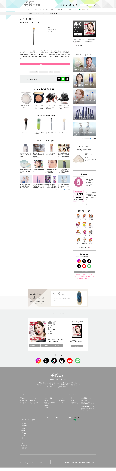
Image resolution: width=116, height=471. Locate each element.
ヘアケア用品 (23, 432)
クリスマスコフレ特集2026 (25, 420)
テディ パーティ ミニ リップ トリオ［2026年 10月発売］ (51, 107)
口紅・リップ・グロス (25, 427)
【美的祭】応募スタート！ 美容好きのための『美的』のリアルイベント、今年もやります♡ (91, 182)
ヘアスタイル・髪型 (48, 398)
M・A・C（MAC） (27, 19)
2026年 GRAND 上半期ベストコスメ (87, 409)
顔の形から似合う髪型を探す (49, 402)
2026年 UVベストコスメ (86, 402)
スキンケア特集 (23, 402)
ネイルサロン (61, 398)
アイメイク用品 (24, 425)
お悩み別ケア (22, 398)
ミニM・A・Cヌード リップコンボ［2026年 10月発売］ (64, 107)
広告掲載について (90, 462)
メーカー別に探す (24, 445)
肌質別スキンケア (23, 397)
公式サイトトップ (44, 64)
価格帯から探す (24, 448)
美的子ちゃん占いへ (84, 247)
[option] (22, 29)
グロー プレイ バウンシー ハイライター (26, 106)
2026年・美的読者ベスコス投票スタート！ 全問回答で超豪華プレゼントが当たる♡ (91, 196)
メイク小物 (37, 13)
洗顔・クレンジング (24, 400)
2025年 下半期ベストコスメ (86, 398)
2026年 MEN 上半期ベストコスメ (87, 406)
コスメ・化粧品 (29, 13)
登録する (42, 462)
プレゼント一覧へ (83, 204)
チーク (22, 437)
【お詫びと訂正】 (79, 46)
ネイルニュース (61, 402)
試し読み (57, 345)
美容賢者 (33, 419)
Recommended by (60, 189)
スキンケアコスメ (24, 422)
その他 (22, 443)
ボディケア (71, 397)
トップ (21, 13)
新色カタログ (32, 400)
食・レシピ (71, 398)
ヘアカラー (46, 400)
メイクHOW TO (33, 397)
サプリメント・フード (25, 442)
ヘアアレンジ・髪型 (48, 397)
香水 (21, 440)
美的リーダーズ (34, 421)
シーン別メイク (33, 398)
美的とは (67, 462)
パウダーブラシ (24, 132)
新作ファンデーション (34, 402)
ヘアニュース (46, 407)
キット (22, 438)
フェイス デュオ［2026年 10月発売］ (39, 132)
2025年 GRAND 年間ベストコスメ (87, 411)
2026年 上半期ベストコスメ (86, 397)
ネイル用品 (23, 430)
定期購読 (46, 345)
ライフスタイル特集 (72, 402)
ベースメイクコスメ (24, 423)
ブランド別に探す (24, 447)
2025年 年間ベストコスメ (86, 400)
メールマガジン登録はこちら (84, 272)
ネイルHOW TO (61, 400)
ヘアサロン (46, 405)
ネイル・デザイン (61, 397)
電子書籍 (77, 346)
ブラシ (44, 13)
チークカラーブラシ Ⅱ (64, 132)
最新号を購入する (34, 345)
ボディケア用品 (24, 433)
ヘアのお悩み (46, 403)
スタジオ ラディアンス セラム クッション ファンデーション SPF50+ (38, 107)
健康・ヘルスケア (72, 400)
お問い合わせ (74, 462)
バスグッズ (23, 435)
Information (82, 462)
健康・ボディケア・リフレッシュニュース (74, 404)
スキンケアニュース (23, 403)
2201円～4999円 (34, 71)
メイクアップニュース (34, 403)
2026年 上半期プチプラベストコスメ (88, 404)
